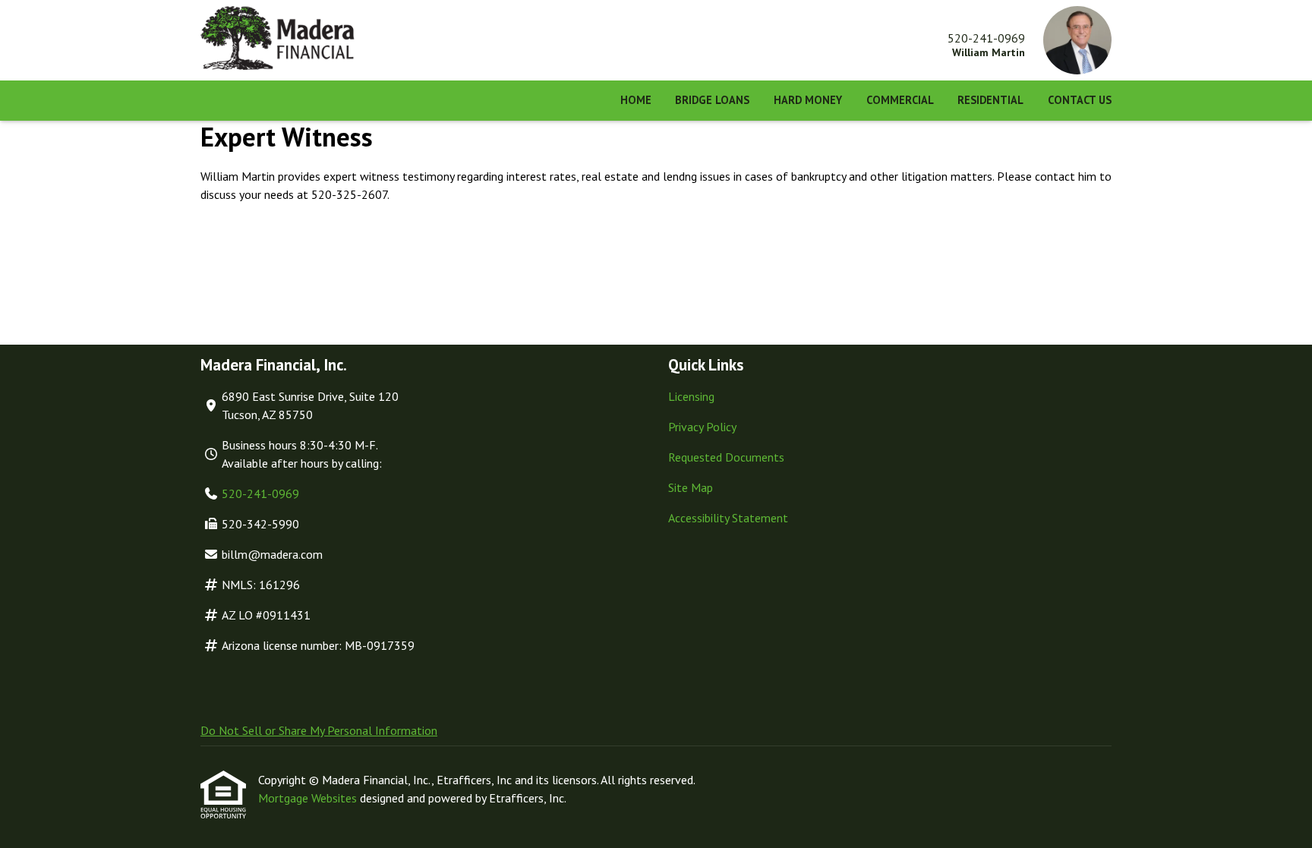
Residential (990, 100)
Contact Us (1080, 100)
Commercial (900, 100)
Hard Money (808, 100)
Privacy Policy (702, 426)
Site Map (690, 487)
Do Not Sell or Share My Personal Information (318, 730)
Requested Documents (726, 457)
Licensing (691, 396)
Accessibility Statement (728, 517)
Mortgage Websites (309, 797)
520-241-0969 (260, 493)
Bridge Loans (712, 100)
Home (635, 100)
